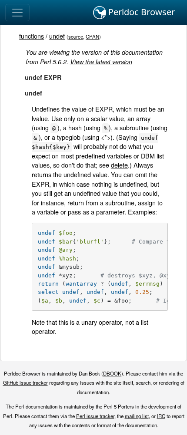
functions (31, 35)
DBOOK (112, 373)
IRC (161, 415)
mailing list (137, 415)
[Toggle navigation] (17, 12)
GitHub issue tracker (25, 382)
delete (119, 164)
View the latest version (101, 61)
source (75, 36)
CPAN (92, 36)
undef (57, 35)
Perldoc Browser (140, 12)
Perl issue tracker (95, 415)
